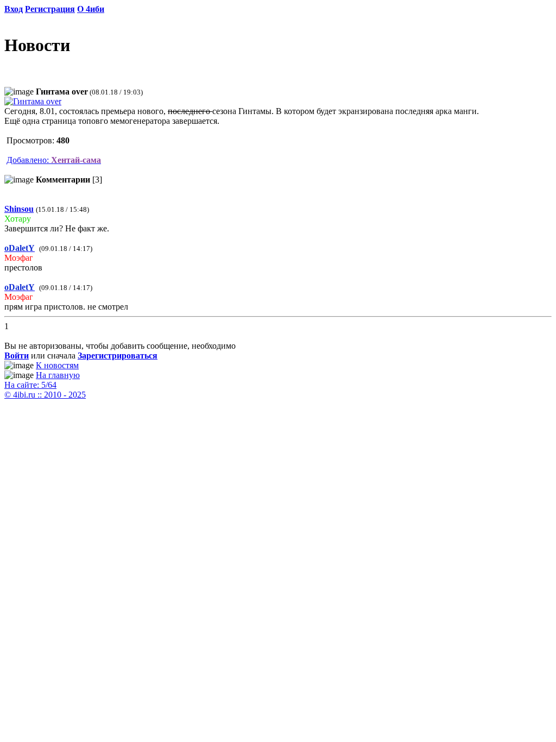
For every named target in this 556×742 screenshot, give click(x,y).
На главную (58, 375)
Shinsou (19, 208)
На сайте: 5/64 (30, 384)
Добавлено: (54, 160)
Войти (16, 355)
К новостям (57, 365)
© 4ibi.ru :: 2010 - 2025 (45, 394)
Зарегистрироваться (117, 355)
